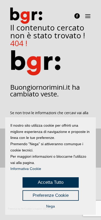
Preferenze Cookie (51, 195)
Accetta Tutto (50, 182)
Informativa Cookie (25, 169)
